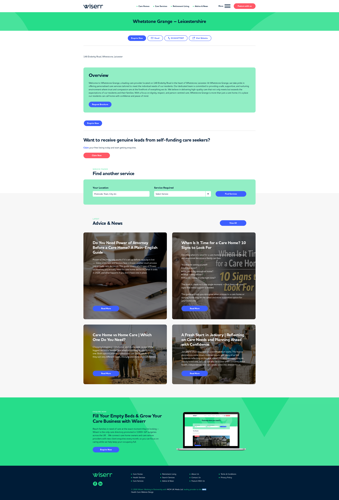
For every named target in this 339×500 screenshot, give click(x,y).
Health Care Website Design (142, 492)
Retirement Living (181, 6)
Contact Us (196, 477)
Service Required (163, 188)
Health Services (139, 477)
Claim (86, 147)
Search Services (168, 477)
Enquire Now (106, 449)
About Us (195, 474)
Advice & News (201, 6)
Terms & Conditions (228, 474)
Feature (245, 6)
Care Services (161, 6)
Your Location (100, 188)
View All (233, 223)
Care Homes (144, 6)
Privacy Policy (226, 477)
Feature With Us (198, 481)
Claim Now (97, 155)
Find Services (231, 194)
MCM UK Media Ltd (175, 489)
